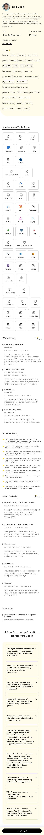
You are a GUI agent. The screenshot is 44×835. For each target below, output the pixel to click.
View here (7, 44)
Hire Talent (22, 831)
